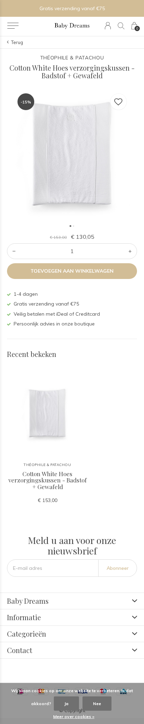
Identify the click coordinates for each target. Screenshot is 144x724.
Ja (66, 703)
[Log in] (108, 25)
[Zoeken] (121, 25)
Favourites (118, 101)
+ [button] (130, 251)
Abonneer (118, 568)
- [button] (14, 251)
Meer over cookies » (73, 716)
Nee (97, 703)
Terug (17, 42)
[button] (12, 26)
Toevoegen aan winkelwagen (72, 271)
